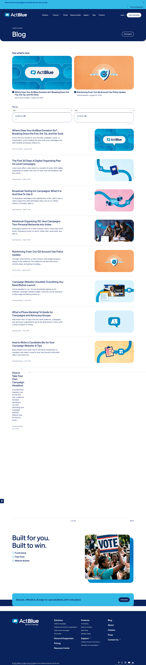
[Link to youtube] (129, 662)
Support (85, 638)
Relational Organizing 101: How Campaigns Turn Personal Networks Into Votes (36, 223)
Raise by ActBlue (86, 627)
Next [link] (132, 521)
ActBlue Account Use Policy (90, 642)
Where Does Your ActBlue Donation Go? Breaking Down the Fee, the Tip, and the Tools (37, 132)
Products (85, 620)
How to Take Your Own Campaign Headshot (18, 379)
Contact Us (113, 639)
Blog (110, 620)
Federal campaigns (60, 624)
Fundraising (84, 624)
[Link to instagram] (125, 662)
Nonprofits (57, 634)
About (111, 625)
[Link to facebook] (118, 662)
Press (110, 635)
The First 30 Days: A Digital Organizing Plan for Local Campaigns (36, 162)
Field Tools (84, 630)
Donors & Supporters (136, 7)
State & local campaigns (61, 630)
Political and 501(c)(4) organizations (65, 627)
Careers (111, 630)
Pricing (57, 643)
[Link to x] (122, 662)
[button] (42, 117)
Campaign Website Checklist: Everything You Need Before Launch (37, 283)
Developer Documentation (89, 645)
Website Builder (86, 634)
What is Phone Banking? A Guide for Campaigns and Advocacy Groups (32, 314)
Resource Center (62, 648)
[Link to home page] (16, 15)
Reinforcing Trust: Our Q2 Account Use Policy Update (37, 253)
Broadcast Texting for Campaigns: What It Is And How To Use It (36, 192)
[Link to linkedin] (133, 662)
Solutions (58, 620)
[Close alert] (143, 2)
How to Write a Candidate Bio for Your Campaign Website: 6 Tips (33, 344)
